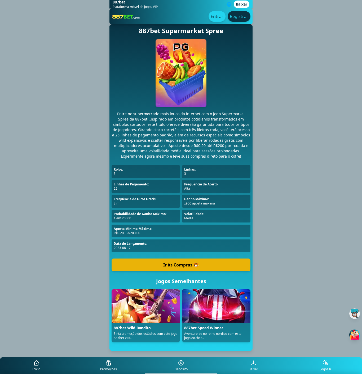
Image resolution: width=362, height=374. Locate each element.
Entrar (217, 16)
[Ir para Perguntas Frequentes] (354, 313)
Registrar (239, 16)
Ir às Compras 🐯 (181, 265)
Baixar (241, 4)
